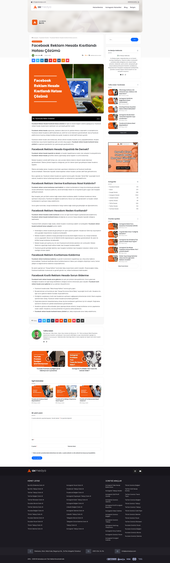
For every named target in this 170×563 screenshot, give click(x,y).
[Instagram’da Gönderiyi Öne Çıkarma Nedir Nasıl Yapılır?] (113, 242)
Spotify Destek (113, 200)
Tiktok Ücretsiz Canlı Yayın (133, 511)
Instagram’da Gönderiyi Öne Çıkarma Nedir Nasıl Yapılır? (128, 240)
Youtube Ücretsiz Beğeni (133, 529)
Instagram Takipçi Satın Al (75, 529)
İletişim (132, 7)
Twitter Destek (113, 206)
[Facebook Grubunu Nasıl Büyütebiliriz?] (42, 391)
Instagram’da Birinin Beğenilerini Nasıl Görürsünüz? (126, 100)
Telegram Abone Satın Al (75, 518)
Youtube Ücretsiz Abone (133, 532)
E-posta (34, 446)
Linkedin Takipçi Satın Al (74, 514)
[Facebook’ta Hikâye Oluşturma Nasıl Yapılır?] (66, 391)
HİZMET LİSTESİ (34, 481)
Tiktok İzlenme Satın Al (35, 529)
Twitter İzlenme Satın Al (35, 507)
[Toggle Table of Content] (97, 118)
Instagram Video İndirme (114, 511)
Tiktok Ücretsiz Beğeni (132, 485)
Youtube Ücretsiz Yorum (133, 525)
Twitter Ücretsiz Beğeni (133, 500)
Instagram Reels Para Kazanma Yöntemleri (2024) (128, 225)
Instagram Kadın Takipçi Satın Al (77, 500)
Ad (33, 439)
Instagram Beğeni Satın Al (75, 503)
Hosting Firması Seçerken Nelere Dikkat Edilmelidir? (127, 108)
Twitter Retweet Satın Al (36, 500)
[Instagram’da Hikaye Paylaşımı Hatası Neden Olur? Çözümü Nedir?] (113, 250)
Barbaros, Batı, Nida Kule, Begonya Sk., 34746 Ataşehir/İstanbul (58, 551)
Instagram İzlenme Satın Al (75, 510)
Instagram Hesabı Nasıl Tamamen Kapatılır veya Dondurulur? (127, 116)
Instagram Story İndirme (113, 531)
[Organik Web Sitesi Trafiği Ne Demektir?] (113, 234)
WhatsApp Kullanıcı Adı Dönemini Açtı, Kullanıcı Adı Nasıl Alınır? (128, 92)
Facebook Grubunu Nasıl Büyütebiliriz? (40, 400)
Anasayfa (35, 37)
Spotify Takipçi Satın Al (35, 489)
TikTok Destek (113, 203)
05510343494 (132, 2)
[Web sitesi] (44, 342)
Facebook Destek (44, 37)
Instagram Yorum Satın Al (75, 485)
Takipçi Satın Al (72, 525)
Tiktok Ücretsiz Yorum (132, 518)
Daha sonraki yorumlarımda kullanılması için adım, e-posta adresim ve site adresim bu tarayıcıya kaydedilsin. (64, 453)
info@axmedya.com (39, 2)
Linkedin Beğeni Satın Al (74, 507)
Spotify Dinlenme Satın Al (36, 485)
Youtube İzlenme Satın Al (36, 518)
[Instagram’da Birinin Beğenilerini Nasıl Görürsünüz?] (113, 101)
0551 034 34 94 (98, 551)
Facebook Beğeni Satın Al (75, 492)
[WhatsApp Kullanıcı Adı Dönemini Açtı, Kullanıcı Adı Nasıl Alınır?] (113, 92)
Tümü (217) (123, 132)
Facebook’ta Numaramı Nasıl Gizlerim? (89, 400)
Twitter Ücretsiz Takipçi (133, 507)
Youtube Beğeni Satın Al (35, 510)
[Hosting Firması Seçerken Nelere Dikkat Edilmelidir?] (113, 109)
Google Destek (113, 192)
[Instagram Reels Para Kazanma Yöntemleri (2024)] (113, 226)
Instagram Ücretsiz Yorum (114, 534)
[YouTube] (121, 75)
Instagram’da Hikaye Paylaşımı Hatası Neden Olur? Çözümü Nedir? (128, 249)
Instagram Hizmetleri (113, 7)
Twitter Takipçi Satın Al (35, 492)
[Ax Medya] (37, 471)
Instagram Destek (114, 195)
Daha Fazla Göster (123, 266)
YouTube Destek (113, 208)
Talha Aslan (38, 55)
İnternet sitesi (72, 446)
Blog (126, 7)
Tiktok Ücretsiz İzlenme (132, 514)
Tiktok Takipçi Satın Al (35, 514)
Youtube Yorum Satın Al (35, 521)
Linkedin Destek (113, 198)
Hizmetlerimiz (98, 7)
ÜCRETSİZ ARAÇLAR (114, 481)
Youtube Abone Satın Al (35, 503)
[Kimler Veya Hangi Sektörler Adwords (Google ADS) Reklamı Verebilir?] (113, 258)
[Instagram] (123, 75)
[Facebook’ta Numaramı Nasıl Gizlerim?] (90, 391)
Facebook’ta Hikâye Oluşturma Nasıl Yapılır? (66, 400)
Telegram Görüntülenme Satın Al (77, 521)
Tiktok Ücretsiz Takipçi (132, 503)
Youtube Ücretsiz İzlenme (133, 536)
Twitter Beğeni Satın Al (35, 496)
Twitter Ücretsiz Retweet (133, 521)
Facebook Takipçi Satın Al (75, 489)
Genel (111, 189)
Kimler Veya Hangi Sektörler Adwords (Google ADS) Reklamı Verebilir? (128, 258)
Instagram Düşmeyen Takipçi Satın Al (79, 496)
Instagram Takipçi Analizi (114, 491)
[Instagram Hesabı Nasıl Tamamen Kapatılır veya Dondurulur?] (113, 117)
